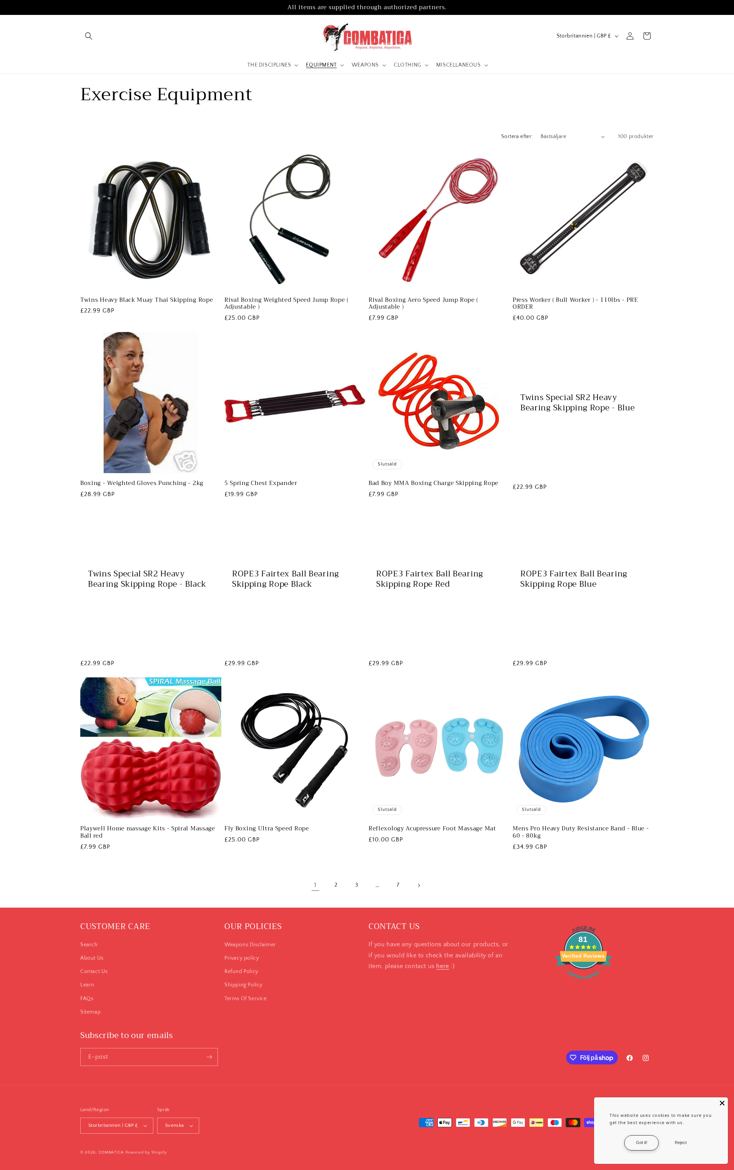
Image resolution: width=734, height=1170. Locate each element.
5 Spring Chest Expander (260, 483)
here (442, 966)
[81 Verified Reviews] (583, 983)
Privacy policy (241, 958)
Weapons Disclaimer (250, 945)
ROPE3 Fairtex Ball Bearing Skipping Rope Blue (573, 579)
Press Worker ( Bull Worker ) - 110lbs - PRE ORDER (575, 303)
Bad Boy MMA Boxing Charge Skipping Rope (434, 483)
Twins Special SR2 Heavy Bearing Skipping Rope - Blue (577, 403)
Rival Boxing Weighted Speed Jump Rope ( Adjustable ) (286, 303)
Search (89, 945)
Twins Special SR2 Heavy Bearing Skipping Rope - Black (147, 579)
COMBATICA (111, 1152)
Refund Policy (241, 971)
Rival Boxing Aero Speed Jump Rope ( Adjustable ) (423, 303)
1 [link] (315, 885)
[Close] (722, 1103)
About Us (92, 958)
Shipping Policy (243, 985)
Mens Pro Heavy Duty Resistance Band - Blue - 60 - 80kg (581, 832)
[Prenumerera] (209, 1057)
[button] (88, 36)
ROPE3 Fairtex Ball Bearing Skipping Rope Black (285, 579)
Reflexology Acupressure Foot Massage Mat (432, 828)
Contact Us (94, 971)
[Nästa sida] (418, 885)
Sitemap (90, 1012)
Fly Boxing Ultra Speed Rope (266, 828)
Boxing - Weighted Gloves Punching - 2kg (141, 483)
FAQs (86, 999)
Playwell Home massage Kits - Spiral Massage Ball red (147, 832)
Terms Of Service (245, 999)
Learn (87, 985)
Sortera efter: (517, 136)
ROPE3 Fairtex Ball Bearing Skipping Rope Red (429, 579)
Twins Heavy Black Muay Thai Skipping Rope (146, 300)
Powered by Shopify (146, 1152)
